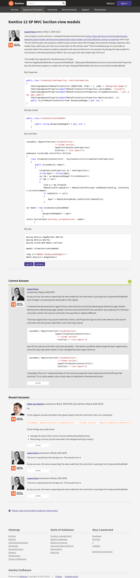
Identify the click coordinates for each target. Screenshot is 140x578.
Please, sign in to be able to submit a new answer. (35, 510)
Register (111, 3)
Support (85, 9)
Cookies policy (71, 576)
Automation (56, 549)
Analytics (54, 552)
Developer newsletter (102, 551)
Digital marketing (58, 539)
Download (52, 9)
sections (40, 264)
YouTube (96, 539)
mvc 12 (29, 264)
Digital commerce (58, 542)
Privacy (58, 576)
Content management (61, 536)
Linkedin (96, 546)
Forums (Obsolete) (17, 559)
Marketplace (100, 9)
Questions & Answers (33, 9)
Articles (14, 9)
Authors (12, 539)
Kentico (23, 576)
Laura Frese (30, 31)
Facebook (96, 536)
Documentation (69, 9)
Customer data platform (62, 546)
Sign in (124, 3)
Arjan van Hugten (35, 403)
